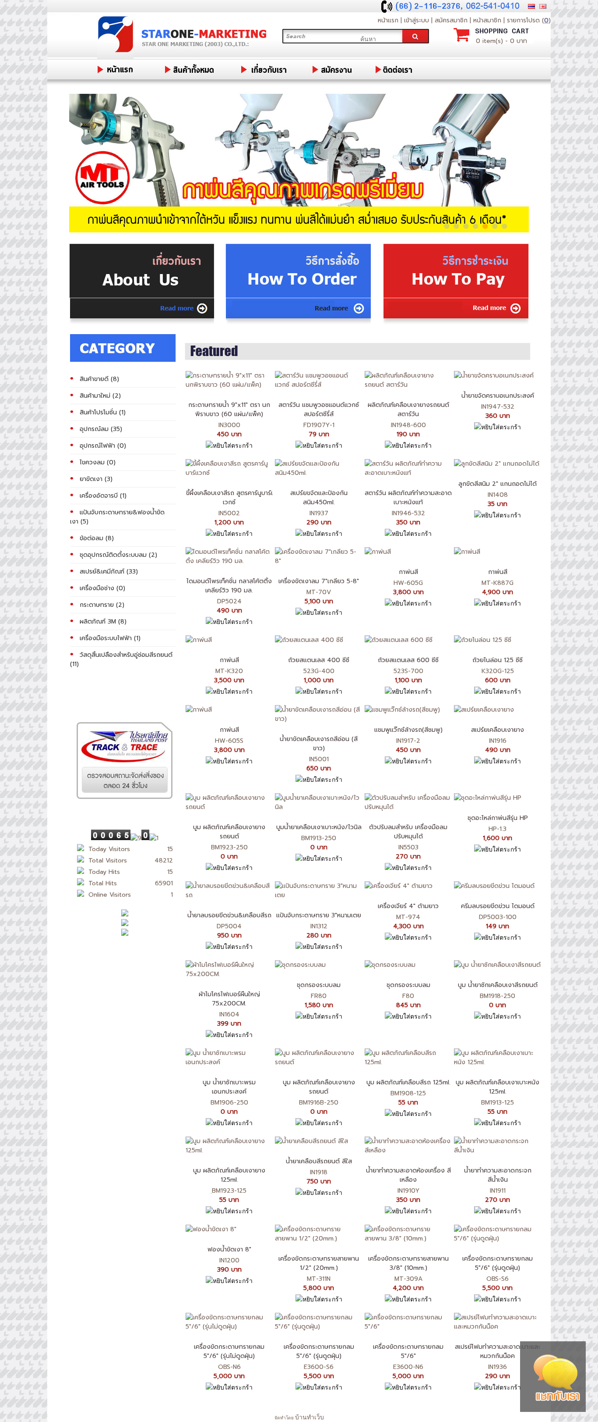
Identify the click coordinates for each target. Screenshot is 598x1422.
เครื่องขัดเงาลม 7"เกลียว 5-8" (318, 581)
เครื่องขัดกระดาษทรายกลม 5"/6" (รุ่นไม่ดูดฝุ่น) (229, 1351)
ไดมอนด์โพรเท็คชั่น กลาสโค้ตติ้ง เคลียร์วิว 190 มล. (229, 586)
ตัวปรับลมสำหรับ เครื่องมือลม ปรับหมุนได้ (408, 832)
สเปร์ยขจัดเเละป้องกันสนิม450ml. (319, 497)
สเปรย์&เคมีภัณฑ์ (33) (109, 571)
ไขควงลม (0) (98, 462)
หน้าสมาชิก (488, 20)
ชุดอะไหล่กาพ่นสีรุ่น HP (498, 818)
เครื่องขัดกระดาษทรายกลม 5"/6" (408, 1351)
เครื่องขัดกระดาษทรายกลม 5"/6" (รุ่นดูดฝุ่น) (497, 1263)
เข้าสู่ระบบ (416, 20)
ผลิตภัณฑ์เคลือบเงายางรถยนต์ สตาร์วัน (408, 409)
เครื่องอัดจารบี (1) (103, 495)
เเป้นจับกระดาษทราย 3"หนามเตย (318, 915)
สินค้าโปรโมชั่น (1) (103, 412)
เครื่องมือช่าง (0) (102, 588)
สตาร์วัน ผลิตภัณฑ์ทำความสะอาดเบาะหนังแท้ (408, 497)
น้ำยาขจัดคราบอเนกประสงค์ (497, 395)
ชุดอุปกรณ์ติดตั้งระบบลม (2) (118, 555)
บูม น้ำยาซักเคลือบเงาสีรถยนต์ (498, 985)
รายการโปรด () (529, 20)
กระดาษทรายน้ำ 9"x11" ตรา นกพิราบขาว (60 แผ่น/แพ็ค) (229, 409)
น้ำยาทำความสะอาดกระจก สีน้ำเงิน (497, 1175)
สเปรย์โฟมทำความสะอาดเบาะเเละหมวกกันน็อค (497, 1351)
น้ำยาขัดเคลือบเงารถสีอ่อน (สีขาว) (319, 743)
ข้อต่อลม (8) (97, 538)
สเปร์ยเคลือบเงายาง (497, 729)
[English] (542, 6)
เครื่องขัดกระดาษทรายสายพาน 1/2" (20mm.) (318, 1263)
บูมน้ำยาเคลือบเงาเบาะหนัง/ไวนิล (319, 827)
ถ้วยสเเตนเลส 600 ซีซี (408, 660)
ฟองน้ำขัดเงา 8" (229, 1249)
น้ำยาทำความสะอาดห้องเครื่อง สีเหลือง (408, 1175)
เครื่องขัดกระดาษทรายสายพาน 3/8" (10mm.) (408, 1263)
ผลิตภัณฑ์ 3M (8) (103, 621)
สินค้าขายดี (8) (99, 379)
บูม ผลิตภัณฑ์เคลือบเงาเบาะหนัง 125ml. (497, 1087)
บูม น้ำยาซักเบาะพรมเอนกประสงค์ (229, 1087)
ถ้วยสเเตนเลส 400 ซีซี (318, 660)
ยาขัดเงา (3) (96, 479)
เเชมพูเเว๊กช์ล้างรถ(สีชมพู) (408, 729)
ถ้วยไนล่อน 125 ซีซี (497, 660)
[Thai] (531, 6)
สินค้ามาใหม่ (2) (100, 395)
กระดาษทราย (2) (102, 604)
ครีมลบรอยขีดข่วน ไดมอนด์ (498, 906)
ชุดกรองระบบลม (319, 985)
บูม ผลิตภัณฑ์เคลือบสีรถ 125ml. (408, 1082)
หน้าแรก (388, 20)
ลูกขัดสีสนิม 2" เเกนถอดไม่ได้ (497, 483)
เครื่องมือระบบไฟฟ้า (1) (110, 638)
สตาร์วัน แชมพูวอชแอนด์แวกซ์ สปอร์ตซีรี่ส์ (318, 409)
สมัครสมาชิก (451, 20)
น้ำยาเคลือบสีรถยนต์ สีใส (319, 1161)
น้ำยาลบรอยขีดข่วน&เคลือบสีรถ (229, 915)
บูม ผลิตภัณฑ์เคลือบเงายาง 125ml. (229, 1175)
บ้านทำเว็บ (309, 1417)
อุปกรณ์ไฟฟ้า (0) (103, 445)
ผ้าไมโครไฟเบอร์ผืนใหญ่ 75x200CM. (229, 999)
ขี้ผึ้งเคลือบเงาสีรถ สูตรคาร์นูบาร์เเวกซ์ (229, 497)
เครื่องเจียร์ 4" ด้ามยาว (408, 906)
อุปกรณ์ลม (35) (101, 429)
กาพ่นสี (408, 572)
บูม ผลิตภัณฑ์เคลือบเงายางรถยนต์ (229, 832)
